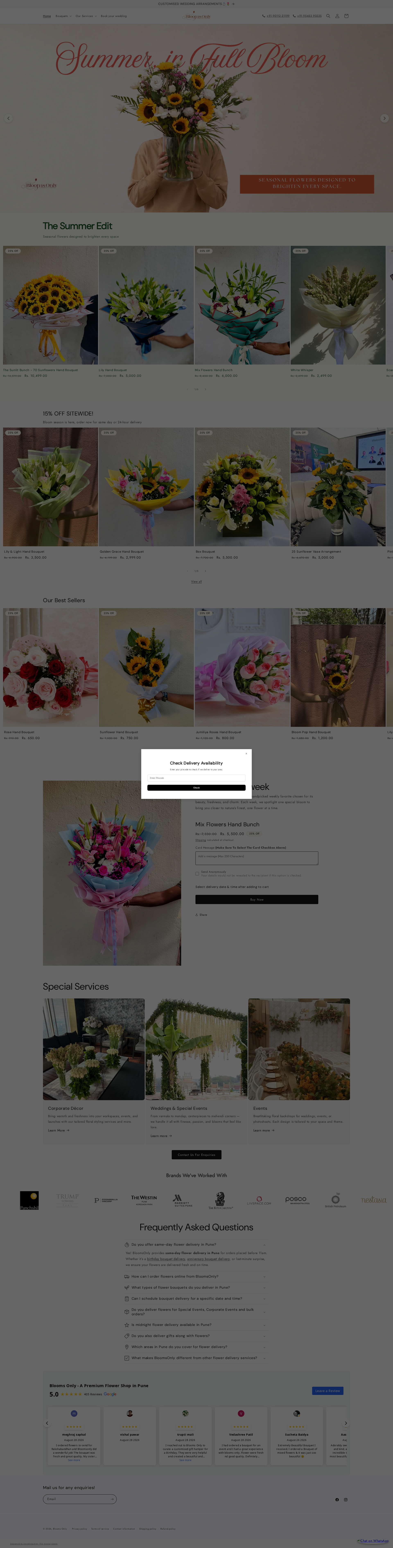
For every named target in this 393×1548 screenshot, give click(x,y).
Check (196, 788)
